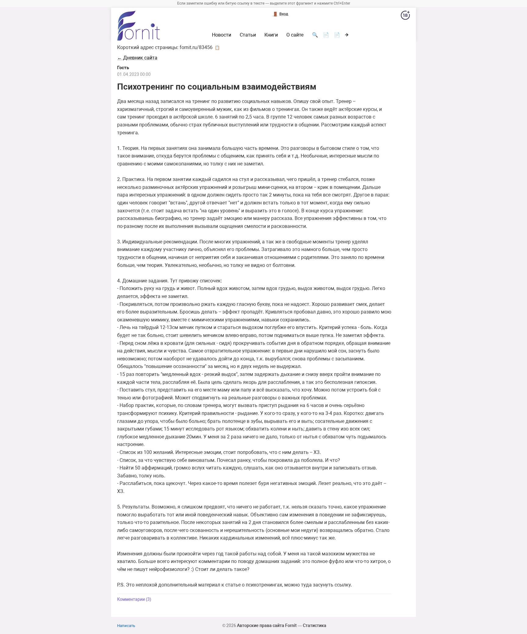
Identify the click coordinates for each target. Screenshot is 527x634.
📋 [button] (217, 47)
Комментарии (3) (134, 599)
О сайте (294, 35)
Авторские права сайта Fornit (267, 625)
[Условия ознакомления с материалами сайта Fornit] (405, 16)
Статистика (314, 625)
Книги (271, 35)
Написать (126, 625)
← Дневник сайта (137, 58)
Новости (221, 35)
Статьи (248, 35)
